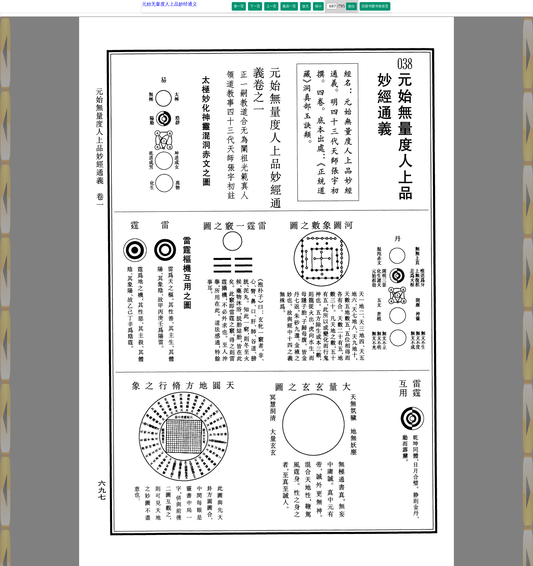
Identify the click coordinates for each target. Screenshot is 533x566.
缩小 (318, 6)
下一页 (255, 6)
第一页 (239, 6)
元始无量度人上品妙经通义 (169, 4)
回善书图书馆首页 (375, 6)
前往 (351, 6)
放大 (305, 6)
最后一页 (289, 6)
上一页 (271, 6)
